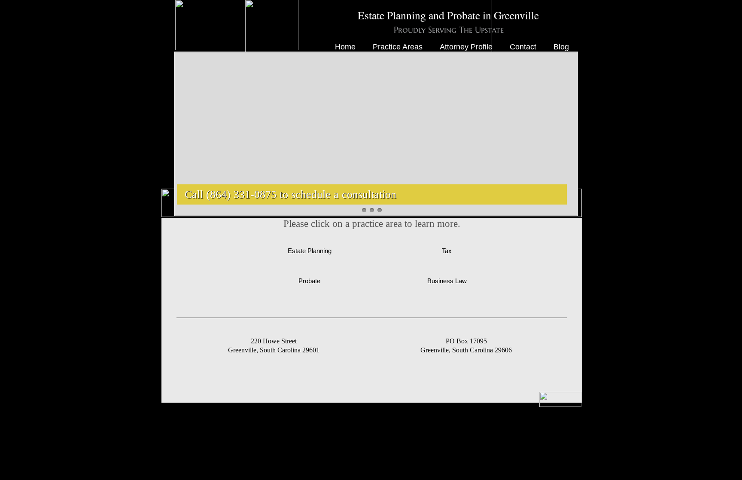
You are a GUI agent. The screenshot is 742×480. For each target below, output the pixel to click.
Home (345, 47)
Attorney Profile (466, 47)
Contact (523, 47)
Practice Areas (398, 47)
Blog (561, 47)
